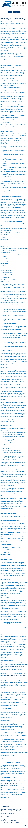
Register (17, 12)
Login (10, 12)
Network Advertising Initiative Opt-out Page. (15, 675)
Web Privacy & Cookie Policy (14, 819)
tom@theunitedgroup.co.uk (13, 467)
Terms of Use (24, 819)
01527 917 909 (5, 816)
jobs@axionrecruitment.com (8, 813)
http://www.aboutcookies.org (18, 666)
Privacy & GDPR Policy (4, 819)
